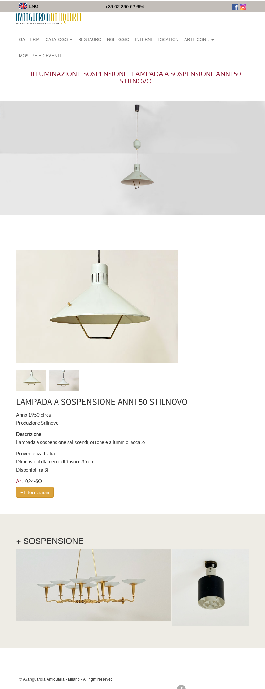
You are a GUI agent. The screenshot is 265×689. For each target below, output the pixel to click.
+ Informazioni (34, 492)
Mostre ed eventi (40, 55)
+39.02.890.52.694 (124, 6)
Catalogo (57, 39)
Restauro (89, 39)
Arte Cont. (197, 39)
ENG (32, 6)
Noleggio (118, 39)
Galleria (29, 39)
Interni (143, 39)
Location (168, 39)
